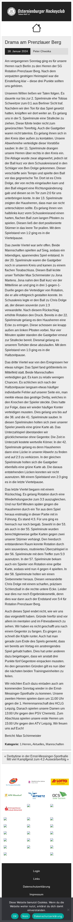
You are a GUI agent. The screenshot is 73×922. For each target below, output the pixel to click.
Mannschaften (55, 744)
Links (36, 878)
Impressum (36, 894)
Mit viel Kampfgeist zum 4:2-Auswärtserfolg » (38, 759)
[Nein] (68, 910)
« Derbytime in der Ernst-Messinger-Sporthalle (36, 756)
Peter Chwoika (42, 51)
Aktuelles (38, 744)
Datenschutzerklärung (36, 886)
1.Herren (25, 744)
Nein (25, 916)
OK (15, 916)
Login (36, 871)
